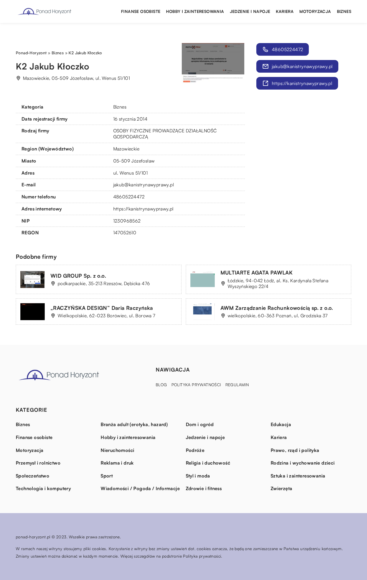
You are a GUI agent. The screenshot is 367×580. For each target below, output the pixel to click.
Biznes (344, 11)
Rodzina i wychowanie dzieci (303, 463)
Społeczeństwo (32, 476)
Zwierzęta (281, 488)
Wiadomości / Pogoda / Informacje (140, 488)
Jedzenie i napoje (250, 11)
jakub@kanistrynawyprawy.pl (143, 184)
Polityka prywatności (196, 384)
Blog (161, 384)
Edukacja (281, 424)
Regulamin (237, 384)
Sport (107, 476)
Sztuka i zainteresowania (298, 476)
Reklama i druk (117, 463)
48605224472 (129, 197)
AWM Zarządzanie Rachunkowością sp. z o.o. (276, 308)
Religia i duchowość (208, 463)
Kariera (285, 11)
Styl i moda (198, 476)
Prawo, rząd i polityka (295, 450)
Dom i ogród (200, 424)
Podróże (195, 450)
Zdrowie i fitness (204, 488)
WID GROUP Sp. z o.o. (78, 275)
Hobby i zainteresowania (195, 11)
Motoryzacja (315, 11)
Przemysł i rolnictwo (38, 463)
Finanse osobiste (140, 11)
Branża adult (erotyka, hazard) (134, 424)
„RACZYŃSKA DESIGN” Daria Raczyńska (101, 308)
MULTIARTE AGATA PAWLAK (256, 272)
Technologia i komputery (43, 488)
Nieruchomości (117, 450)
